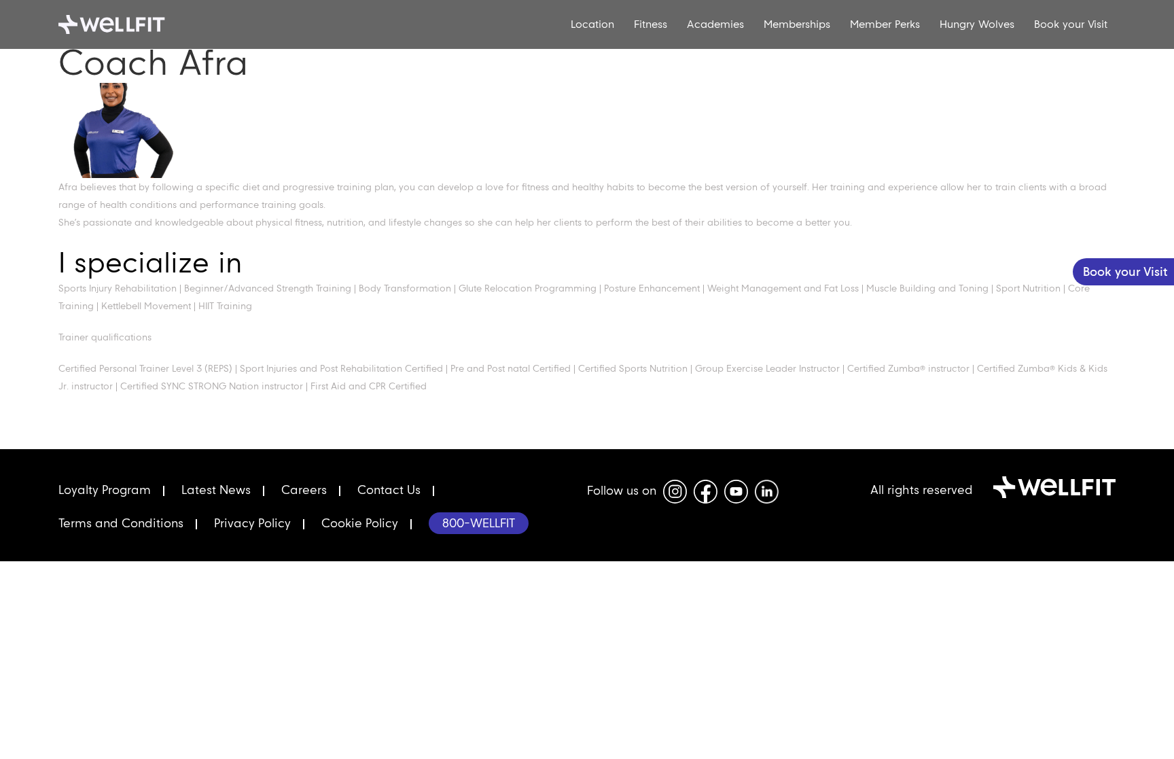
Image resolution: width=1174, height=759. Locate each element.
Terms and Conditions (120, 523)
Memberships (797, 24)
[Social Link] (675, 492)
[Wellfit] (137, 24)
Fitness (650, 24)
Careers (304, 489)
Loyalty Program (104, 489)
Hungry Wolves (977, 24)
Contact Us (389, 489)
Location (592, 24)
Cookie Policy (359, 523)
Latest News (216, 489)
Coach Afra (153, 62)
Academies (715, 24)
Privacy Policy (252, 523)
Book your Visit (1070, 24)
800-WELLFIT (478, 523)
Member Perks (885, 24)
